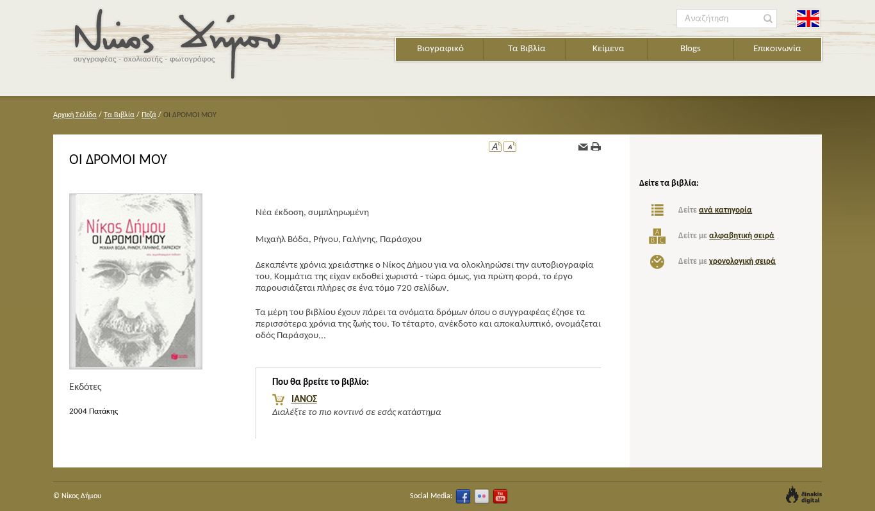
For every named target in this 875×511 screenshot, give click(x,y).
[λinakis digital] (804, 494)
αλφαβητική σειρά (741, 236)
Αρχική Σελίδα (75, 115)
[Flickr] (481, 496)
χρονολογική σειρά (742, 261)
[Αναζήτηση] (768, 19)
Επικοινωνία (777, 49)
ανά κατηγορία (725, 210)
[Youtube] (500, 496)
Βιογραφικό (440, 49)
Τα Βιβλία (527, 49)
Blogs (690, 49)
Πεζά (149, 115)
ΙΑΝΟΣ (304, 400)
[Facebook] (463, 496)
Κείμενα (609, 49)
